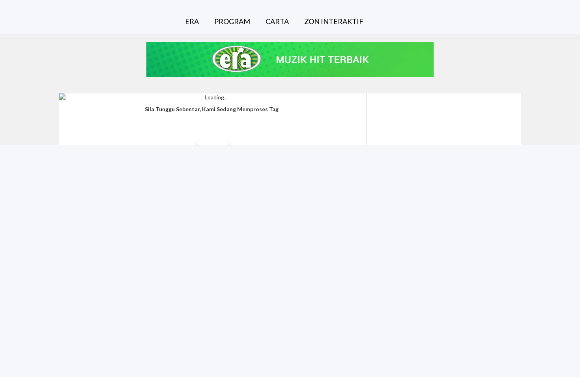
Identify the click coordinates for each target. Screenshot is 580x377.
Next (229, 143)
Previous (197, 143)
